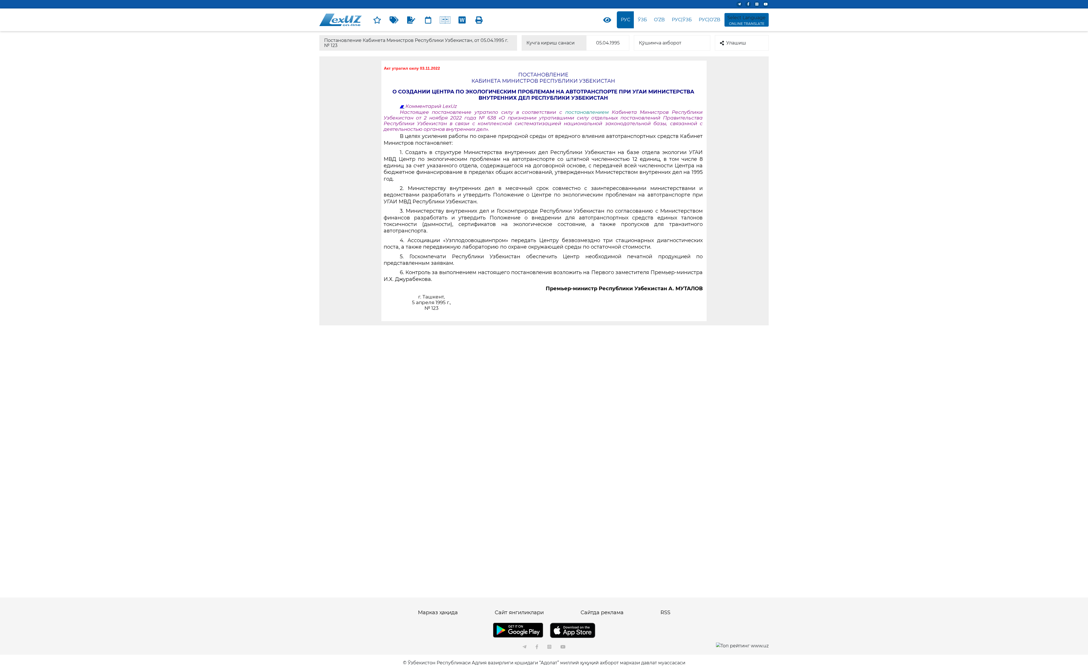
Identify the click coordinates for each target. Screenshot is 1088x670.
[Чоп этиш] (479, 19)
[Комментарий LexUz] (411, 19)
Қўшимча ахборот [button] (660, 43)
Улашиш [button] (736, 43)
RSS (665, 612)
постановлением (587, 112)
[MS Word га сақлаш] (462, 19)
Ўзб (642, 19)
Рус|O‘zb (709, 19)
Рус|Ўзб (682, 19)
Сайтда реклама (602, 612)
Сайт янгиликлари (519, 612)
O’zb (659, 19)
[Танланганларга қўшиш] (377, 19)
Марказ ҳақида (438, 612)
